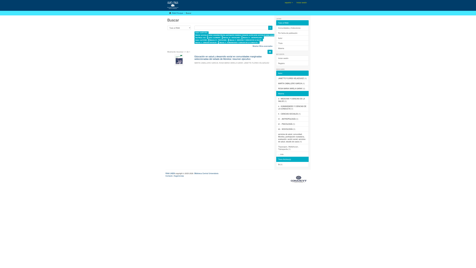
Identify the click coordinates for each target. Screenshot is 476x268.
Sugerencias (179, 176)
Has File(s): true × (201, 37)
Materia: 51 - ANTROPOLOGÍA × (253, 37)
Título (280, 43)
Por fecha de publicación (288, 33)
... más (280, 154)
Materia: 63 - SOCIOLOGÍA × (232, 37)
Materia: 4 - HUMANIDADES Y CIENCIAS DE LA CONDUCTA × (239, 42)
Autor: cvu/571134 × (201, 33)
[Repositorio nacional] (299, 179)
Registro (281, 63)
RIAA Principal (177, 13)
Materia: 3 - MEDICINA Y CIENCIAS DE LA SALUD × (246, 40)
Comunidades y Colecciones (289, 28)
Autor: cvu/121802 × (201, 40)
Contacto (169, 176)
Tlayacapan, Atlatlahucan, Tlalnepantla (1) (288, 147)
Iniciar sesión (283, 58)
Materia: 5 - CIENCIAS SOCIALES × (206, 42)
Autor (280, 38)
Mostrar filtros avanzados (262, 46)
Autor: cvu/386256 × (215, 37)
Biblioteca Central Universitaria (206, 173)
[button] (289, 2)
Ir (270, 28)
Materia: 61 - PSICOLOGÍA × (218, 40)
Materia (281, 48)
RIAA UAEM (170, 173)
